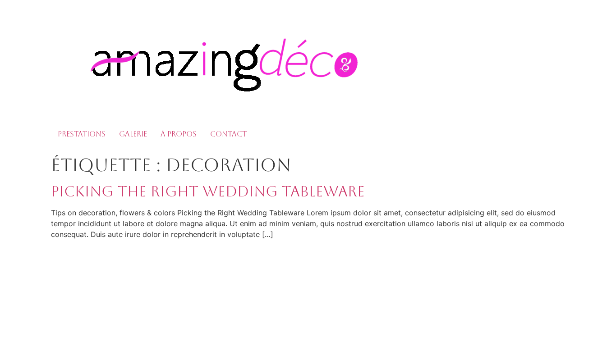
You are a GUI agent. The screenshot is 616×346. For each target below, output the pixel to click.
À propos (179, 134)
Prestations (82, 134)
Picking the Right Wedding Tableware (208, 191)
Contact (228, 134)
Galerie (133, 134)
